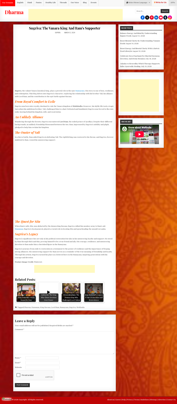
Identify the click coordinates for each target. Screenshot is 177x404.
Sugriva (72, 307)
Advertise (162, 400)
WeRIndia (80, 307)
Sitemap (153, 400)
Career (118, 400)
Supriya (57, 32)
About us (111, 400)
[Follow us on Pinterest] (152, 18)
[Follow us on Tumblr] (165, 18)
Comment (19, 329)
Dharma (14, 12)
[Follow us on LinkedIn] (156, 18)
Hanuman (35, 307)
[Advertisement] (75, 15)
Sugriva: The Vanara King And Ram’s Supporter (64, 28)
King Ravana (45, 307)
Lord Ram (55, 307)
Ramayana (64, 307)
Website (18, 367)
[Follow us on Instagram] (170, 18)
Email (18, 363)
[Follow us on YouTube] (161, 18)
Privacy (130, 400)
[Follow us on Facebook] (143, 18)
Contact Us (171, 400)
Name (18, 358)
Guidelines (144, 400)
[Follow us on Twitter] (147, 18)
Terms (137, 400)
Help (124, 400)
